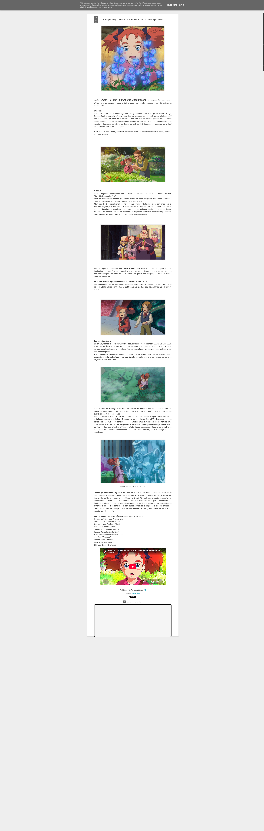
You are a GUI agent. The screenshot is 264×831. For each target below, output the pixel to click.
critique (134, 593)
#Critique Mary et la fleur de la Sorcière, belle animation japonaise (133, 19)
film (138, 593)
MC (145, 590)
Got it (181, 5)
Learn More (172, 5)
